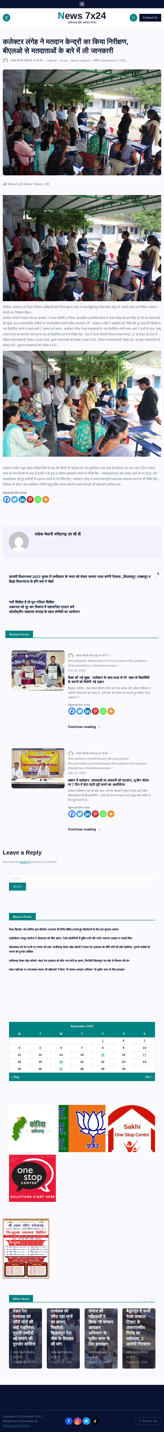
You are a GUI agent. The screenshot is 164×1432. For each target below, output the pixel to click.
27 (61, 1068)
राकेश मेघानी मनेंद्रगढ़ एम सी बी (26, 60)
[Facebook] (6, 499)
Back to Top (150, 1421)
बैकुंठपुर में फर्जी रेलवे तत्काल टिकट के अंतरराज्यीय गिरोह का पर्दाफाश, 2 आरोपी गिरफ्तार (138, 1327)
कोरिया (96, 60)
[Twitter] (14, 499)
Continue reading (82, 727)
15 (103, 1054)
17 (144, 1054)
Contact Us (150, 17)
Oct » (149, 1076)
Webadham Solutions (16, 1425)
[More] (45, 499)
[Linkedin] (22, 499)
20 (61, 1061)
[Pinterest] (30, 499)
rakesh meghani (80, 60)
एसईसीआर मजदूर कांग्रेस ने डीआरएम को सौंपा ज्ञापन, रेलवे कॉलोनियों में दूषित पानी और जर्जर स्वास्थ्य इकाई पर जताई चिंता (70, 938)
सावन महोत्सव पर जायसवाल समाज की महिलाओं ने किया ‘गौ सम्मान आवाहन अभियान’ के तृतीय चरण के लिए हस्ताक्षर (67, 969)
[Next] (152, 1298)
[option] (25, 1338)
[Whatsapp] (37, 499)
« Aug (15, 1076)
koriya (64, 60)
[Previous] (145, 1298)
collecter (52, 60)
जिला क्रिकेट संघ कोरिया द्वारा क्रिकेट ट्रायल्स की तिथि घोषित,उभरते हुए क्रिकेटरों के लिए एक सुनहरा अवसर (64, 929)
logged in (25, 861)
